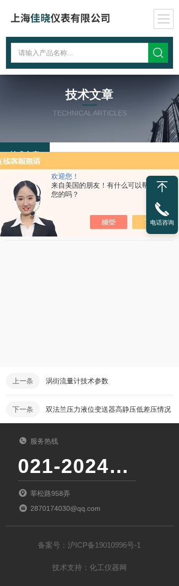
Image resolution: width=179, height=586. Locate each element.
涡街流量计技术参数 (77, 381)
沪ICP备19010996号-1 (104, 545)
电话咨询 (162, 222)
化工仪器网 (108, 567)
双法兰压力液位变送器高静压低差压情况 (108, 409)
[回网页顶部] (162, 187)
